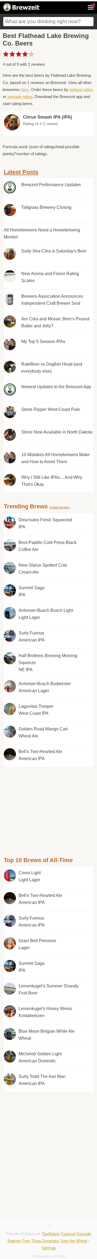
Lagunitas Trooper (36, 710)
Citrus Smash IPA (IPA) (47, 117)
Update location (59, 507)
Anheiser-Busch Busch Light (46, 614)
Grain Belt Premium (37, 944)
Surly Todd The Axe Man (42, 1080)
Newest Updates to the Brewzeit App (56, 386)
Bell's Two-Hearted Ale (40, 755)
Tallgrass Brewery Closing (46, 207)
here (25, 89)
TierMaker (51, 1234)
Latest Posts (21, 172)
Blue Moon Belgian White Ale (47, 1035)
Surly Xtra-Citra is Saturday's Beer (53, 251)
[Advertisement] (48, 805)
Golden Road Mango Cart (43, 732)
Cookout (68, 1234)
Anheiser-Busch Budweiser (45, 687)
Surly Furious (32, 636)
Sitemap (48, 1248)
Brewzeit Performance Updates (51, 184)
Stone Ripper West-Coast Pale (50, 409)
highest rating (81, 89)
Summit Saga (31, 591)
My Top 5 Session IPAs (43, 341)
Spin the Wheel (74, 1241)
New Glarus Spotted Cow (43, 568)
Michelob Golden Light (40, 1057)
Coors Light (30, 876)
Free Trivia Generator (41, 1241)
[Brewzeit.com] (21, 10)
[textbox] (48, 21)
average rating (19, 96)
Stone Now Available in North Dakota (56, 432)
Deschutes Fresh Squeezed (45, 523)
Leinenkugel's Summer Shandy (48, 989)
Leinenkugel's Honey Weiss (45, 1012)
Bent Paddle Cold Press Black (48, 546)
